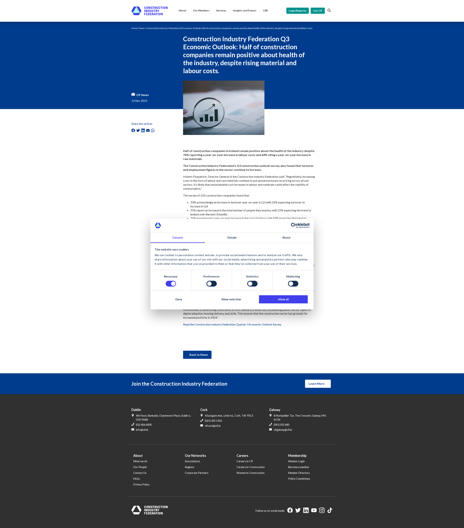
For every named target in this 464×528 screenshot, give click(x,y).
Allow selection (231, 299)
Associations (192, 461)
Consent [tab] (177, 237)
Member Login (296, 461)
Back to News (198, 354)
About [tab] (286, 237)
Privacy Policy (141, 484)
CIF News (142, 95)
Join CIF (317, 10)
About (182, 10)
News (142, 28)
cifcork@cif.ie (213, 425)
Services (221, 10)
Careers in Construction (251, 467)
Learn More (316, 383)
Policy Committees (299, 478)
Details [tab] (232, 237)
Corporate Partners (196, 472)
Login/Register (297, 10)
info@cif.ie (142, 429)
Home (134, 28)
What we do (140, 461)
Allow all (283, 299)
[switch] (211, 284)
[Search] (329, 10)
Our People (140, 467)
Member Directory (299, 472)
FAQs (136, 478)
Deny (178, 299)
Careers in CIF (245, 461)
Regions (189, 467)
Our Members (201, 10)
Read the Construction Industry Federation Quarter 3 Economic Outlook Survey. (232, 324)
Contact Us (139, 472)
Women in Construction (251, 472)
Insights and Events (244, 10)
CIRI (265, 10)
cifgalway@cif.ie (283, 429)
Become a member (298, 467)
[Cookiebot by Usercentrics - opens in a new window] (294, 225)
